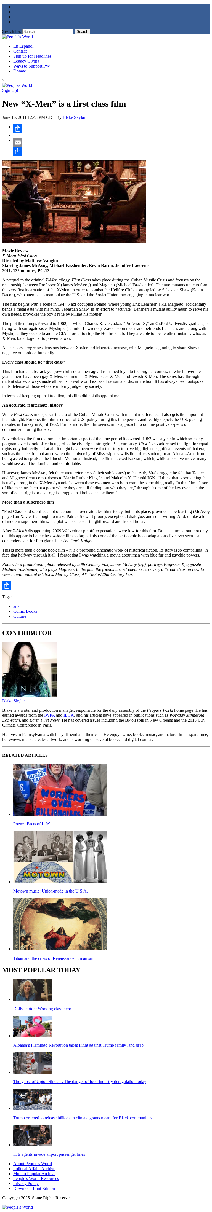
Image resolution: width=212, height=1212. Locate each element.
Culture (19, 616)
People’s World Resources (36, 1178)
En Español (23, 46)
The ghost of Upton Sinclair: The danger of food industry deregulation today (79, 1081)
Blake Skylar (74, 117)
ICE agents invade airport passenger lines (49, 1154)
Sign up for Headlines (32, 56)
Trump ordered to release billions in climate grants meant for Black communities (82, 1118)
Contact (20, 51)
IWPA (49, 715)
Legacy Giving (26, 61)
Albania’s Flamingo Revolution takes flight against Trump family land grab (78, 1045)
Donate (19, 71)
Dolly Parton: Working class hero (42, 1008)
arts (16, 606)
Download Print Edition (34, 1188)
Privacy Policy (26, 1183)
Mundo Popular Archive (34, 1173)
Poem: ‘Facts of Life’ (31, 823)
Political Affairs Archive (34, 1168)
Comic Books (25, 611)
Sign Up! (10, 90)
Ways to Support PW (31, 66)
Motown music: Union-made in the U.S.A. (50, 891)
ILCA (68, 715)
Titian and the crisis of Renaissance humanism (53, 958)
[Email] (111, 142)
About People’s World (32, 1163)
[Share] (111, 128)
